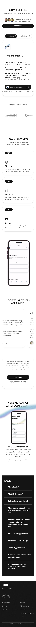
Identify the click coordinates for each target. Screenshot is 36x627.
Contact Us (24, 610)
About (4, 610)
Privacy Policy (25, 606)
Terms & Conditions (27, 613)
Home (4, 606)
